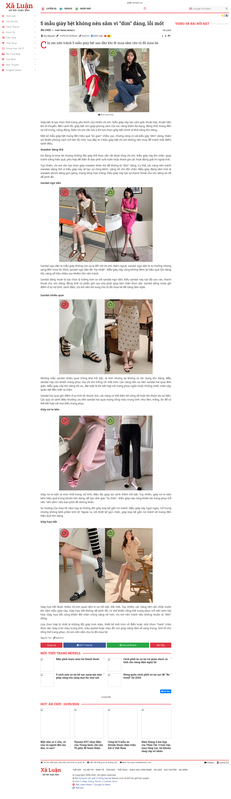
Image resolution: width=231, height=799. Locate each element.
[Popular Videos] (61, 8)
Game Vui (224, 762)
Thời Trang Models (65, 30)
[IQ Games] (43, 8)
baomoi (86, 35)
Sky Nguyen (49, 35)
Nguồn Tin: (46, 637)
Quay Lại (51, 645)
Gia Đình (11, 59)
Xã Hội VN (12, 21)
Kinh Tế (10, 32)
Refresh (80, 787)
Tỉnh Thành (12, 26)
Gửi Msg (166, 691)
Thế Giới (11, 15)
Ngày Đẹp (85, 8)
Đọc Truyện (12, 64)
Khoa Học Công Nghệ (141, 769)
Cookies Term (110, 781)
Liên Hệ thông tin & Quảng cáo (103, 762)
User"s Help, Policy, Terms (88, 781)
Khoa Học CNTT (15, 48)
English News (14, 70)
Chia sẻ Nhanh (128, 645)
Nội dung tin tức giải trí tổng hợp (91, 778)
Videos (68, 8)
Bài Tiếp (161, 645)
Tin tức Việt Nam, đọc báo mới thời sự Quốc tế (63, 762)
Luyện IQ (51, 8)
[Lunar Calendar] (76, 8)
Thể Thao (11, 43)
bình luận (99, 35)
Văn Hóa (11, 37)
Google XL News (102, 784)
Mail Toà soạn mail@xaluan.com (136, 762)
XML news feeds (84, 784)
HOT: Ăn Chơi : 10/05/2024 (60, 704)
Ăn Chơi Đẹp (13, 53)
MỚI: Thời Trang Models (60, 653)
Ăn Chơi (46, 30)
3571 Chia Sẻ (85, 645)
